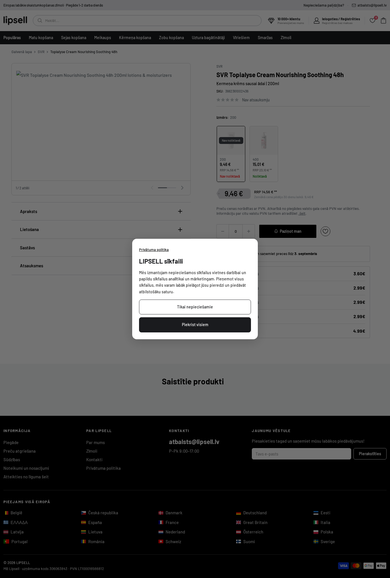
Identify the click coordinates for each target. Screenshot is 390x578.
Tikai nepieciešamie (195, 306)
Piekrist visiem (195, 324)
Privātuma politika (154, 249)
